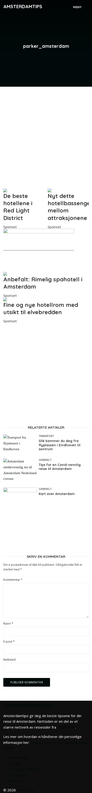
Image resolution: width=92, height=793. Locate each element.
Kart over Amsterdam (57, 494)
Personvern (17, 774)
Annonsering (18, 757)
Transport (46, 436)
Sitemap (14, 780)
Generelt (45, 460)
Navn (8, 623)
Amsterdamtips (22, 6)
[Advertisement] (46, 135)
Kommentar (12, 580)
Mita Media (66, 727)
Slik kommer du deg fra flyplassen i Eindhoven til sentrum (59, 445)
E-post (9, 642)
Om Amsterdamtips (24, 769)
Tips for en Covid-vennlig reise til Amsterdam (60, 467)
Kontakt (14, 763)
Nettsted (9, 660)
